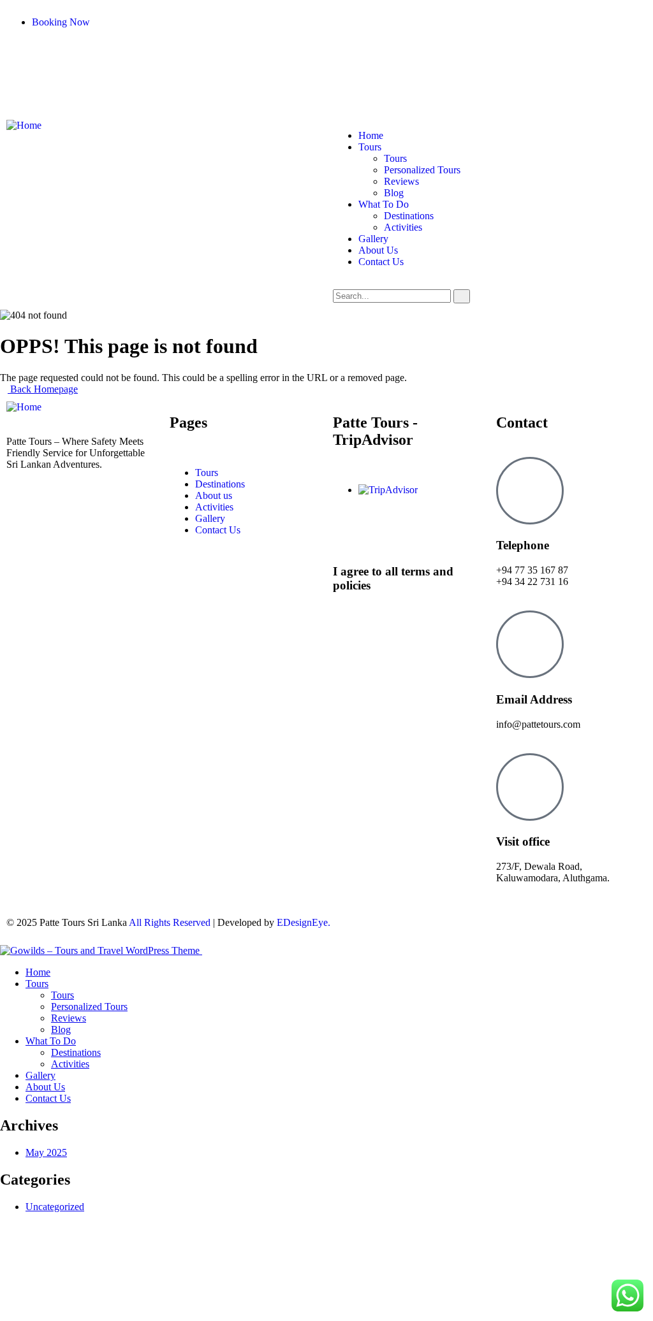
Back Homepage (43, 389)
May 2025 (46, 1152)
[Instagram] (57, 54)
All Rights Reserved (169, 922)
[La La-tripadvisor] (126, 75)
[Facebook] (22, 54)
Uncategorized (55, 1206)
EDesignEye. (303, 922)
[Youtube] (91, 54)
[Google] (160, 54)
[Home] (23, 125)
